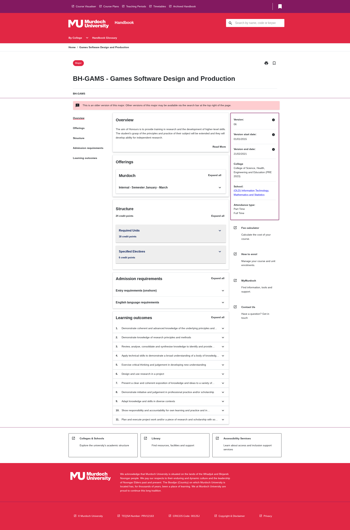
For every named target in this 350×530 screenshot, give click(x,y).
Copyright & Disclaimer (232, 515)
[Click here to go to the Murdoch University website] (88, 25)
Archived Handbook (184, 6)
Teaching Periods (136, 6)
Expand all (214, 175)
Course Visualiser (86, 6)
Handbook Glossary (104, 37)
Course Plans (111, 6)
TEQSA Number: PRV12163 (138, 515)
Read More (219, 147)
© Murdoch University (90, 515)
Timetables (159, 6)
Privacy (268, 515)
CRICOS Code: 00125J (186, 515)
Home (72, 47)
